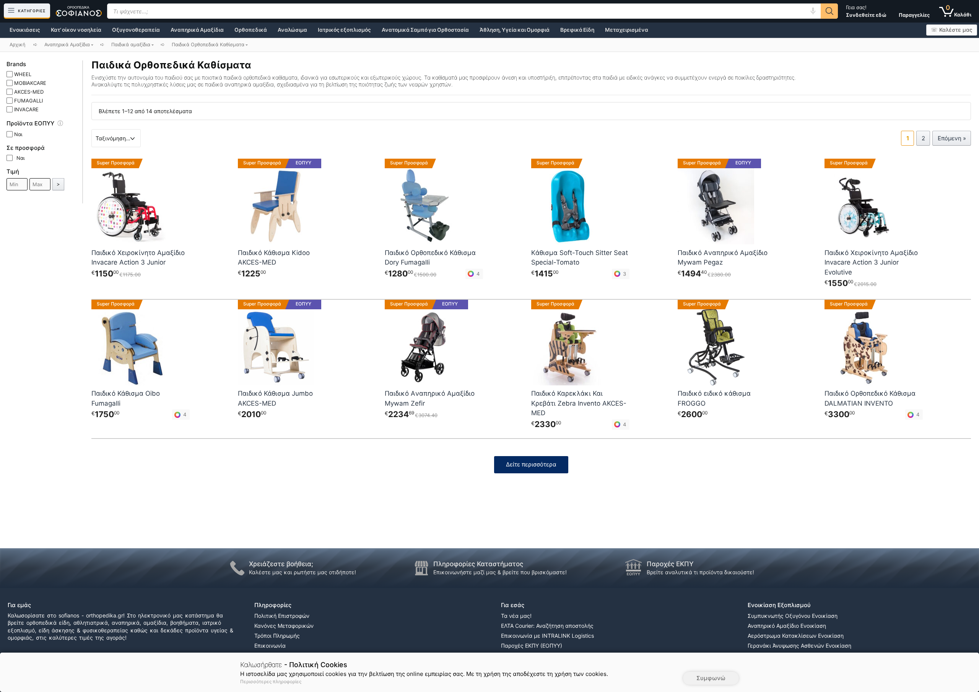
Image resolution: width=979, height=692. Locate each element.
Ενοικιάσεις (25, 30)
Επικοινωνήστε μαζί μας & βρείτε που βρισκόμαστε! (500, 572)
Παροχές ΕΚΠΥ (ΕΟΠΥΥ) (531, 645)
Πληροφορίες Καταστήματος (478, 564)
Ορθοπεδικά (250, 30)
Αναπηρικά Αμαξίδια (197, 30)
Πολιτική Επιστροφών (281, 615)
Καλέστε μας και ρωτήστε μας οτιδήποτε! (302, 572)
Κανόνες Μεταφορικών (284, 625)
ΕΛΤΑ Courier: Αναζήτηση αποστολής (547, 625)
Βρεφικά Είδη (577, 30)
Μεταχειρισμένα (626, 30)
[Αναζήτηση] (829, 11)
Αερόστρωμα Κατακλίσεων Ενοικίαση (796, 635)
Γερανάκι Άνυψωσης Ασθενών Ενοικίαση (799, 645)
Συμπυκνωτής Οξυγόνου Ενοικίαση (793, 615)
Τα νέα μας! (516, 615)
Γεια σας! (866, 11)
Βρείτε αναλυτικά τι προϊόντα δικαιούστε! (700, 572)
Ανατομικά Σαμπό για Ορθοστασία (425, 30)
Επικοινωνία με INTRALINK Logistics (547, 635)
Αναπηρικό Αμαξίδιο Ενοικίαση (787, 625)
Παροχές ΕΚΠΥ (670, 564)
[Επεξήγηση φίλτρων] (64, 124)
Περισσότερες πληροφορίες (270, 681)
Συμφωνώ (710, 678)
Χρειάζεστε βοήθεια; (281, 564)
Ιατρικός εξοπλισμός (344, 30)
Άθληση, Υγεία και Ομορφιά (515, 30)
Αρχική (17, 44)
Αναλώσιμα (292, 30)
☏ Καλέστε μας (951, 30)
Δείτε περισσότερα (531, 464)
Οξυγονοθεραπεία (136, 30)
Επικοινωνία (270, 645)
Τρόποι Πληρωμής (277, 635)
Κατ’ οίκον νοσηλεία (76, 30)
